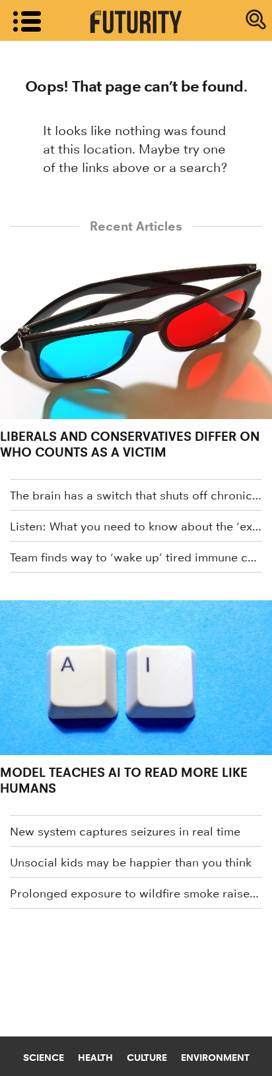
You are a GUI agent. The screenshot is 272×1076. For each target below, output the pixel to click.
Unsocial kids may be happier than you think (131, 862)
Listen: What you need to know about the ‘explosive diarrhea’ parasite (136, 526)
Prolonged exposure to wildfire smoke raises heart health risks (136, 893)
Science (43, 1057)
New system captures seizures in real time (125, 831)
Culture (147, 1057)
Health (95, 1057)
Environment (215, 1057)
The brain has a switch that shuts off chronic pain (136, 495)
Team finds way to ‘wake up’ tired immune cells (136, 557)
